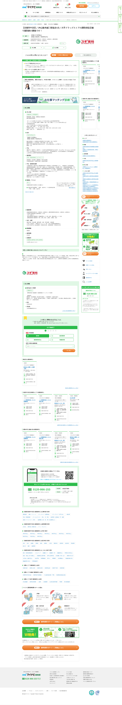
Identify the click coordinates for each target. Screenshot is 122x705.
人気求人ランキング (70, 677)
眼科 (41, 543)
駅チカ (28, 182)
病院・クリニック (32, 514)
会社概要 (24, 690)
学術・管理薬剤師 (26, 517)
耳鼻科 (37, 543)
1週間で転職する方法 (87, 679)
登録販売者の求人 (69, 558)
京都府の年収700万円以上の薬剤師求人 (90, 161)
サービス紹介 (36, 12)
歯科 (29, 546)
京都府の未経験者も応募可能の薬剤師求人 (90, 179)
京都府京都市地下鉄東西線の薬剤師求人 (90, 147)
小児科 (50, 543)
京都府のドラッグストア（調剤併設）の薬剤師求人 (90, 167)
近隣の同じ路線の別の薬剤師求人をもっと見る (69, 462)
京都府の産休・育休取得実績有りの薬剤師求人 (90, 182)
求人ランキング (83, 12)
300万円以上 (25, 533)
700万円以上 (32, 536)
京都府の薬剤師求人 (87, 140)
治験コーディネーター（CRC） (29, 519)
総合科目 (67, 543)
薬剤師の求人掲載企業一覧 (71, 681)
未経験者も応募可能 (31, 239)
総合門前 (37, 558)
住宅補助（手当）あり (60, 555)
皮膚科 (32, 543)
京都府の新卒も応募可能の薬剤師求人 (90, 176)
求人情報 (34, 47)
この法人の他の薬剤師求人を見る (68, 310)
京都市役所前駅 (33, 581)
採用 (47, 690)
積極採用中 (29, 114)
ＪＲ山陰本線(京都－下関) (49, 574)
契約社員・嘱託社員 (32, 526)
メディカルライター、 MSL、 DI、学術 (40, 517)
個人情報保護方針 (63, 690)
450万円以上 (47, 533)
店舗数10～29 (52, 552)
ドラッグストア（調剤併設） (44, 514)
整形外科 (55, 543)
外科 (28, 543)
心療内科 (61, 543)
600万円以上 (68, 533)
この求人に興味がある (60, 55)
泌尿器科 (33, 546)
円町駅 (60, 581)
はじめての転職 (86, 675)
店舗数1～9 (45, 552)
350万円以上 (32, 533)
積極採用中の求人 (26, 561)
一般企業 (68, 514)
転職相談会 (47, 12)
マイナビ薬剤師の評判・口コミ (89, 681)
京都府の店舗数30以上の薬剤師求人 (91, 188)
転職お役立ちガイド (71, 12)
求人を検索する (95, 12)
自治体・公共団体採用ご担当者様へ (57, 675)
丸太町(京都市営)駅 (53, 581)
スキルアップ (40, 157)
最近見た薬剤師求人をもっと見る (71, 388)
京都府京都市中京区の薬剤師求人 (90, 141)
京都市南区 (62, 568)
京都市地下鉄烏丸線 (27, 574)
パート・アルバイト (42, 526)
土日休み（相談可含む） (28, 558)
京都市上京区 (32, 568)
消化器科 (73, 543)
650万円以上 (25, 536)
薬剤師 (37, 335)
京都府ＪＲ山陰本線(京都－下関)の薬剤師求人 (90, 150)
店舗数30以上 (29, 290)
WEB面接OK (35, 114)
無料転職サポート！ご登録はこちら (49, 622)
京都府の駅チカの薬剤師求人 (89, 186)
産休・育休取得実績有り (32, 157)
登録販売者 (62, 339)
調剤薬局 (25, 514)
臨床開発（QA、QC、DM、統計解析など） (47, 519)
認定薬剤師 (62, 335)
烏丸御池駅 (25, 581)
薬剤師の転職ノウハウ (87, 671)
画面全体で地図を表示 (29, 191)
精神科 (45, 543)
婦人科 (24, 546)
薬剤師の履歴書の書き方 (88, 673)
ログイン (94, 6)
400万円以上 (40, 533)
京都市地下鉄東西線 (37, 574)
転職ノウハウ (59, 12)
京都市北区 (25, 568)
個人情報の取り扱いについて (56, 677)
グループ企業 (54, 690)
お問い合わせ (52, 681)
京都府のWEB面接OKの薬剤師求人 (90, 190)
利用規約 (51, 679)
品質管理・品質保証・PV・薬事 (57, 517)
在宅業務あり (60, 558)
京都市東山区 (47, 568)
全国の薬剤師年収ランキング (89, 677)
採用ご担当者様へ (82, 2)
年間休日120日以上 (69, 552)
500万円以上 (54, 533)
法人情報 (56, 47)
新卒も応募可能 (39, 239)
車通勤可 (54, 558)
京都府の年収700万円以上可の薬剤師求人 (90, 174)
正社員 (24, 526)
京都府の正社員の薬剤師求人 (89, 155)
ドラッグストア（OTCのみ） (58, 514)
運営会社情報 (69, 683)
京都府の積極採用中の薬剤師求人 (90, 189)
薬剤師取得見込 (37, 339)
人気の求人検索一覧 (70, 679)
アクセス (62, 43)
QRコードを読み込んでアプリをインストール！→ (51, 479)
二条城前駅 (45, 581)
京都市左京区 (40, 568)
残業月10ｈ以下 (70, 555)
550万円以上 (61, 533)
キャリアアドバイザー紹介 (71, 675)
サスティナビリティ (39, 690)
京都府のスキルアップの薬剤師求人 (90, 185)
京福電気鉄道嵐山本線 (60, 574)
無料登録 (81, 6)
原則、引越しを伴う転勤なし (29, 555)
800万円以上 (40, 536)
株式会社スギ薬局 (33, 24)
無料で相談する (72, 187)
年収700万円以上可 (31, 135)
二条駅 (39, 581)
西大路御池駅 (67, 581)
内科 (24, 543)
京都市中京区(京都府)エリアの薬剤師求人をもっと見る (67, 425)
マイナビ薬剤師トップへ (55, 671)
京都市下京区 (55, 568)
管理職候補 (43, 558)
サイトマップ (52, 683)
